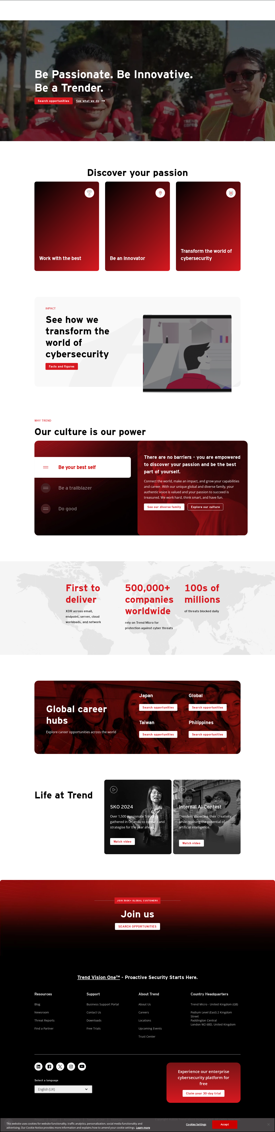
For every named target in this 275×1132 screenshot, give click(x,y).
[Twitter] (60, 1067)
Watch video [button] (122, 841)
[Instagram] (71, 1067)
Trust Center (147, 1036)
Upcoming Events (150, 1028)
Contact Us (94, 1012)
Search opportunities (51, 99)
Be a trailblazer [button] (75, 488)
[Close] (268, 1124)
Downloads (94, 1020)
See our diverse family (164, 507)
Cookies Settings (196, 1124)
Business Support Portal (103, 1004)
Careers (144, 1012)
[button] (63, 1089)
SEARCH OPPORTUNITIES (136, 925)
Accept (225, 1124)
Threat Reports (44, 1020)
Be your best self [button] (77, 467)
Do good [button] (67, 509)
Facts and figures (61, 366)
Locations (145, 1020)
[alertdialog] (137, 1125)
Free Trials (94, 1028)
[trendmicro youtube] (82, 1067)
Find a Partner (44, 1028)
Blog (37, 1004)
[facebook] (49, 1067)
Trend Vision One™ (98, 977)
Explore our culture (205, 507)
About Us (145, 1004)
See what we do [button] (87, 100)
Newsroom (41, 1012)
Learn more (143, 1127)
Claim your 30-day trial (202, 1092)
